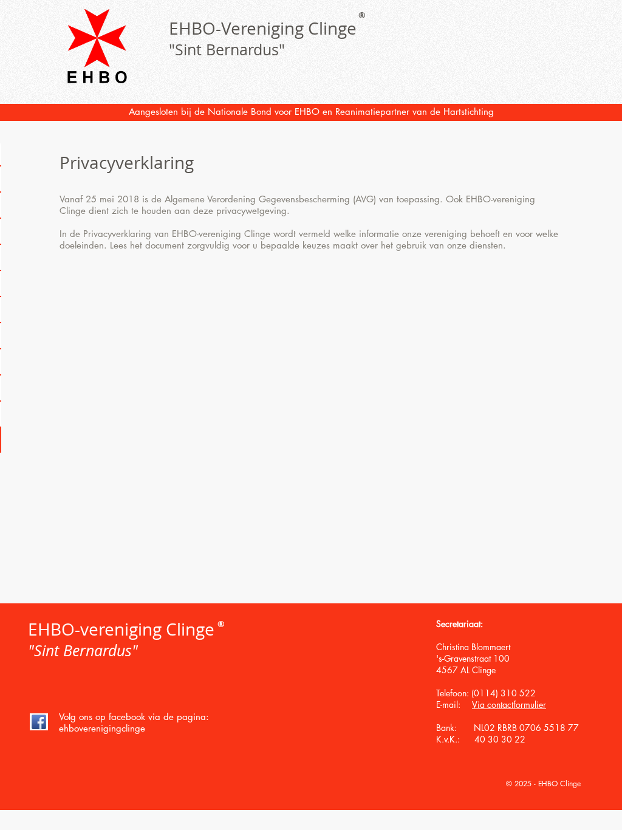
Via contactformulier (509, 704)
